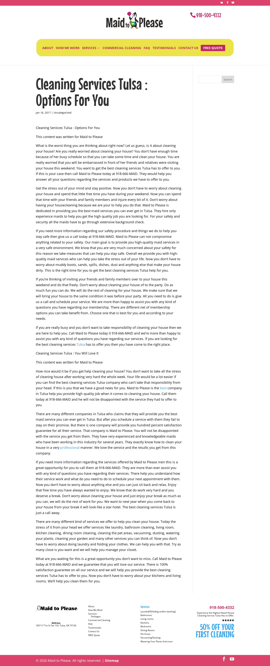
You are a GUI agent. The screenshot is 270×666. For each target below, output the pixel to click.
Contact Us (188, 48)
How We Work (68, 48)
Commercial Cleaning (121, 48)
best (164, 388)
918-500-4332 (208, 15)
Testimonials (164, 48)
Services (89, 48)
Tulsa (81, 344)
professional (70, 447)
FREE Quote (213, 48)
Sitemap (112, 660)
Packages (96, 616)
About (47, 48)
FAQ (147, 48)
